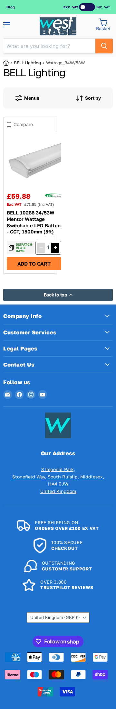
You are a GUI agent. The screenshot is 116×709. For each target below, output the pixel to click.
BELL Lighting (27, 62)
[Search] (104, 46)
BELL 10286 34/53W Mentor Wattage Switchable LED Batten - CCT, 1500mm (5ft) (34, 222)
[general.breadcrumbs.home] (8, 63)
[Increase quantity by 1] (55, 248)
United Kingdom (55, 617)
